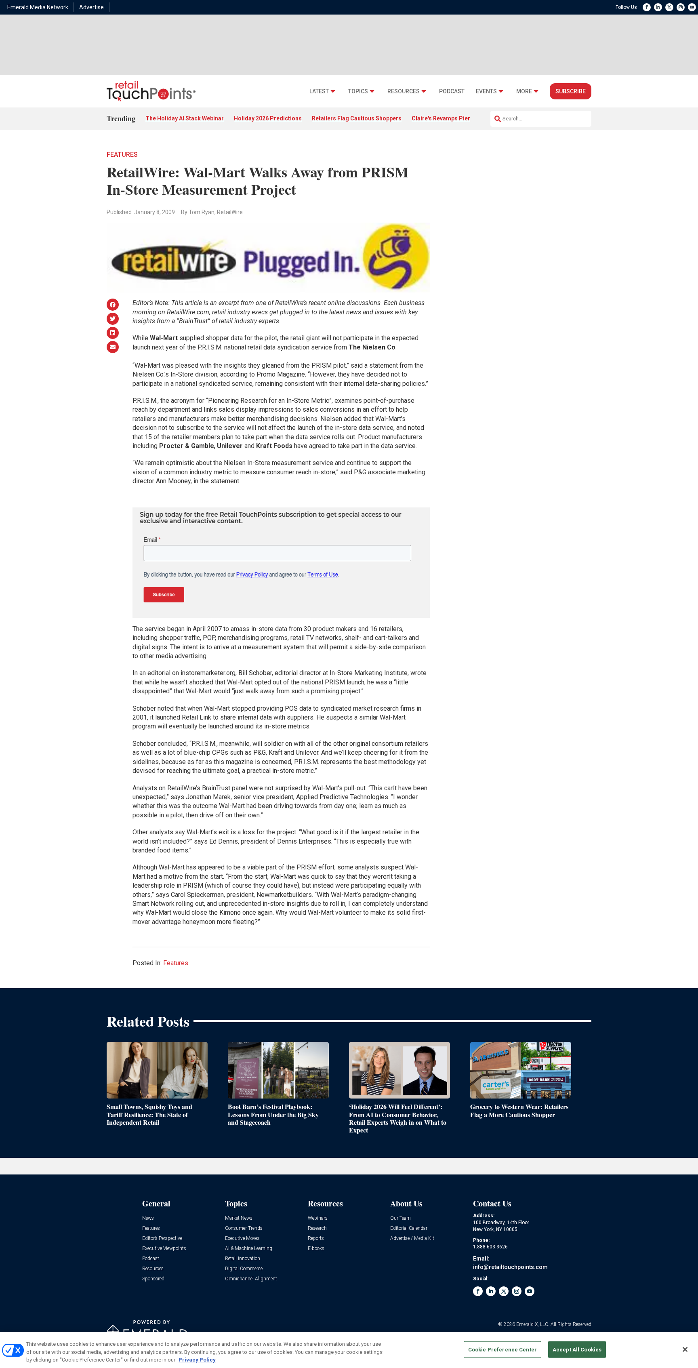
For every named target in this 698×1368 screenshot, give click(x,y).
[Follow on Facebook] (647, 7)
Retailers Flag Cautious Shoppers (357, 118)
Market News (238, 1218)
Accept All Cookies (577, 1349)
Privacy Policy (197, 1360)
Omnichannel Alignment (251, 1279)
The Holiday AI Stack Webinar (184, 118)
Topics (358, 91)
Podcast (452, 91)
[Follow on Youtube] (692, 7)
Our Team (400, 1218)
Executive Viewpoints (164, 1248)
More (524, 91)
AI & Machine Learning (248, 1248)
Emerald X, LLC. (532, 1324)
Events (486, 91)
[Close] (685, 1349)
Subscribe (570, 91)
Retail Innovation (242, 1258)
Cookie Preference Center (502, 1349)
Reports (316, 1238)
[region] (349, 1350)
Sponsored (153, 1279)
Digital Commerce (244, 1268)
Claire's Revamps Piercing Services (459, 118)
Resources (403, 91)
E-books (316, 1248)
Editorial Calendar (408, 1228)
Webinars (318, 1218)
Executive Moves (242, 1238)
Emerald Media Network (37, 7)
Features (122, 154)
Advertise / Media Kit (412, 1238)
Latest (319, 91)
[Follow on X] (669, 7)
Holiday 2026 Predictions (268, 118)
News (148, 1218)
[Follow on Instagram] (681, 7)
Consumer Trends (244, 1228)
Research (317, 1228)
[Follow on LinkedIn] (658, 7)
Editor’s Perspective (162, 1238)
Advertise (91, 7)
